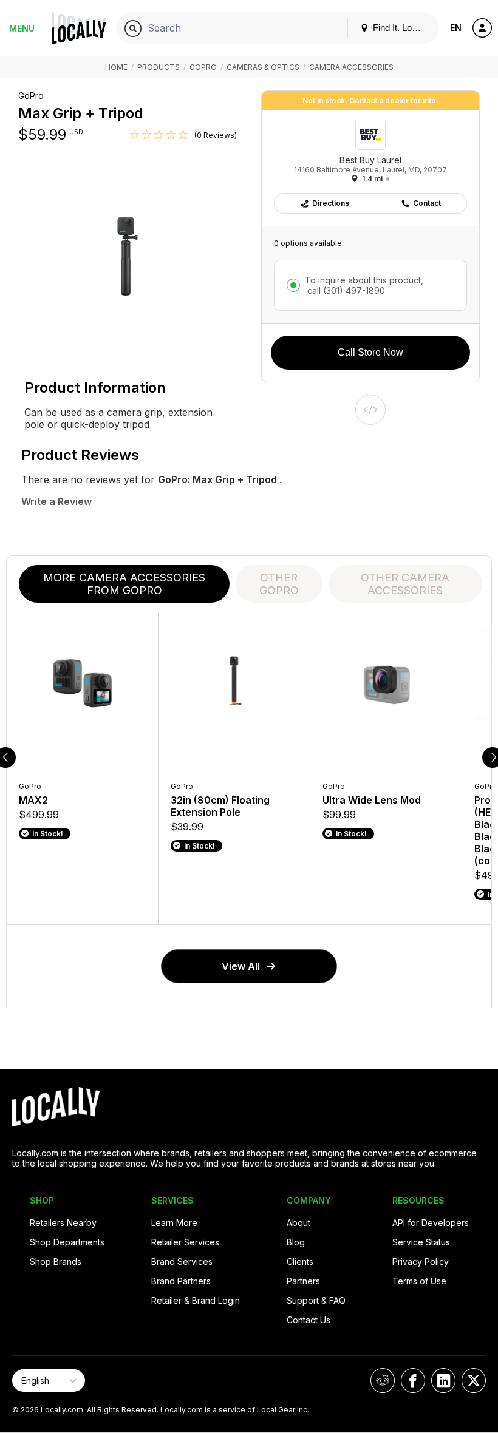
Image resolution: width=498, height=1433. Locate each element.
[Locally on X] (474, 1380)
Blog (296, 1242)
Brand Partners (181, 1281)
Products (158, 67)
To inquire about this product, (364, 285)
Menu (22, 28)
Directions (330, 203)
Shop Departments (67, 1242)
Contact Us (308, 1320)
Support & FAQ (316, 1300)
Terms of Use (419, 1281)
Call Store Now (370, 352)
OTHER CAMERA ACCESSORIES (405, 584)
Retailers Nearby (63, 1223)
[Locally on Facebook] (413, 1380)
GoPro (203, 67)
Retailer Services (185, 1242)
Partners (303, 1281)
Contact (427, 203)
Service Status (421, 1242)
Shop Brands (55, 1261)
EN (456, 27)
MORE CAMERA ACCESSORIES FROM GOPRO (124, 584)
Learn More (174, 1223)
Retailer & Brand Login (195, 1300)
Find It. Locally (400, 27)
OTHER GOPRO (279, 584)
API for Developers (430, 1223)
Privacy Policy (420, 1261)
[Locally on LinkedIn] (443, 1380)
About (298, 1223)
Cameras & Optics (263, 67)
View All (241, 966)
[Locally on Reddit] (382, 1380)
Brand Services (182, 1261)
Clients (300, 1261)
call (345, 290)
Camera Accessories (351, 67)
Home (116, 67)
